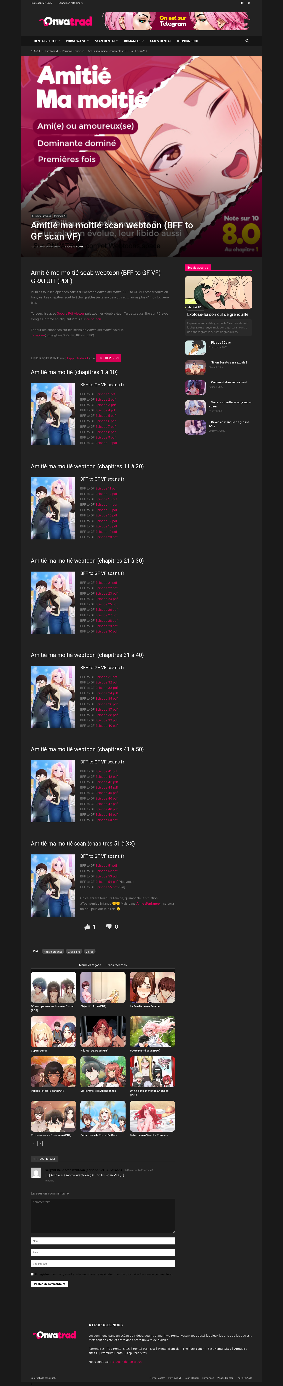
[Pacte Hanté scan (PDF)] (152, 1031)
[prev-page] (33, 1143)
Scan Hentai (105, 41)
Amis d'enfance (53, 951)
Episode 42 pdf (107, 777)
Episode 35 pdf (107, 698)
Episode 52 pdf (106, 871)
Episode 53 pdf (107, 876)
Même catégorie (90, 965)
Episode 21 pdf (106, 583)
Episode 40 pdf (107, 726)
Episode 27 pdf (106, 615)
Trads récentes (116, 965)
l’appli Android (77, 358)
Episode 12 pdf (106, 494)
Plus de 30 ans (221, 342)
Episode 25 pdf (106, 604)
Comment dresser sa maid (229, 382)
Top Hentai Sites (118, 1349)
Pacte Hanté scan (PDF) (145, 1050)
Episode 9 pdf (106, 437)
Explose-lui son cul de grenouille (217, 314)
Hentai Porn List (144, 1349)
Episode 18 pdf (106, 526)
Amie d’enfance (148, 903)
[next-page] (40, 1143)
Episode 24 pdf (107, 599)
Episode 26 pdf (106, 610)
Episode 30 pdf (107, 631)
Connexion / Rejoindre (70, 2)
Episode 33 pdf (107, 688)
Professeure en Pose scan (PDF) (51, 1135)
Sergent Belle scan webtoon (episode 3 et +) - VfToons (83, 1170)
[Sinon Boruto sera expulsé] (195, 367)
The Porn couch (193, 1349)
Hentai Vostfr (45, 41)
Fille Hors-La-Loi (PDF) (94, 1050)
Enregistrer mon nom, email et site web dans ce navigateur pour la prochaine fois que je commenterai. (104, 1274)
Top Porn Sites (137, 1353)
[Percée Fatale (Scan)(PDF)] (53, 1071)
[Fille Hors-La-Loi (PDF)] (103, 1031)
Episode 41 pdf (106, 771)
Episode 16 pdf (106, 515)
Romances (132, 41)
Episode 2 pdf (106, 399)
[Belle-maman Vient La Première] (152, 1116)
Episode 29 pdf (106, 626)
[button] (247, 41)
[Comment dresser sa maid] (195, 387)
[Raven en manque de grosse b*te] (195, 427)
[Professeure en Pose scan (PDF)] (53, 1116)
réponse (49, 1180)
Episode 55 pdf (106, 887)
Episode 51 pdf (106, 865)
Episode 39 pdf (107, 720)
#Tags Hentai (160, 41)
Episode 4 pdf (106, 410)
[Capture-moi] (53, 1031)
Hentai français (168, 1349)
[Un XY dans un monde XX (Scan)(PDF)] (152, 1071)
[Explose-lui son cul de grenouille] (218, 292)
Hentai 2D (194, 307)
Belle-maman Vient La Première (149, 1135)
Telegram (38, 335)
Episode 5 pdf (106, 416)
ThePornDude (187, 41)
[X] (249, 3)
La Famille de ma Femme (145, 1006)
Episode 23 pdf (107, 593)
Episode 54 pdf (107, 882)
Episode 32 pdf (107, 682)
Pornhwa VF (76, 41)
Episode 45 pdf (107, 793)
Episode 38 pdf (107, 715)
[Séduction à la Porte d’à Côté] (103, 1116)
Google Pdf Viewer (70, 313)
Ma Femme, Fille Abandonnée (98, 1090)
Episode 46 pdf (107, 798)
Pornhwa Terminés (73, 51)
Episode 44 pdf (107, 787)
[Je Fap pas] (109, 926)
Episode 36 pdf (107, 704)
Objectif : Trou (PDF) (93, 1006)
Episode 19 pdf (106, 532)
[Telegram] (242, 3)
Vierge (89, 951)
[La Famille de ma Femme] (152, 987)
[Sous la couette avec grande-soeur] (195, 407)
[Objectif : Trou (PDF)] (103, 987)
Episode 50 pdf (106, 820)
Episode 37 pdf (107, 709)
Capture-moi (39, 1050)
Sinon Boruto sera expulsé (229, 362)
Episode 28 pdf (106, 621)
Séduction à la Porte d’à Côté (98, 1135)
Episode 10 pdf (106, 443)
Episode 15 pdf (106, 510)
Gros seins (74, 951)
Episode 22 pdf (106, 588)
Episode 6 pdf (106, 421)
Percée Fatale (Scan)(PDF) (47, 1090)
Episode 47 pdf (107, 804)
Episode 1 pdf (105, 394)
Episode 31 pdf (106, 677)
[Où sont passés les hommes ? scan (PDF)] (53, 987)
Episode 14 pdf (106, 504)
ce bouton (93, 319)
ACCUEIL (36, 51)
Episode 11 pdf (106, 488)
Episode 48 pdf (107, 809)
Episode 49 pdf (107, 815)
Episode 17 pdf (106, 521)
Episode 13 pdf (106, 499)
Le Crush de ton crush (47, 246)
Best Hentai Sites (219, 1349)
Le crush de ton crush (126, 1362)
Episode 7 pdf (106, 427)
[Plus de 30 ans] (195, 347)
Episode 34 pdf (107, 693)
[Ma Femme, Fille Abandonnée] (103, 1071)
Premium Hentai (112, 1353)
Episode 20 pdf (106, 537)
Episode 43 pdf (107, 782)
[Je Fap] (87, 926)
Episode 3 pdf (106, 405)
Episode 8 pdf (106, 432)
